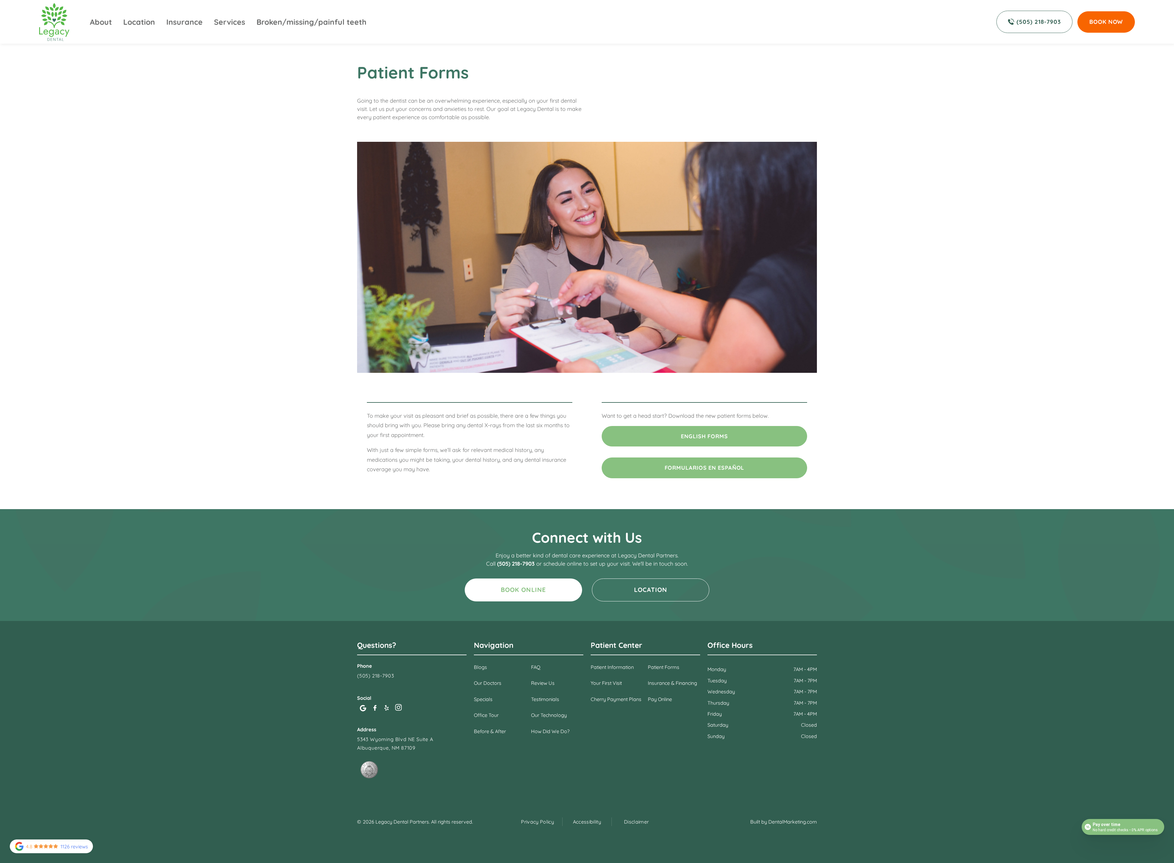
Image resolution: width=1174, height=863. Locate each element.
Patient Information (612, 667)
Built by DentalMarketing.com (783, 822)
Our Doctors (487, 683)
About (101, 22)
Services (229, 22)
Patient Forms (663, 667)
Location (139, 22)
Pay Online (660, 699)
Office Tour (486, 715)
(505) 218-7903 (516, 563)
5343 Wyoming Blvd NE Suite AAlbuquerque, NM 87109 (395, 743)
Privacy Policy (537, 822)
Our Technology (549, 715)
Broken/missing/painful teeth (312, 22)
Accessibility (587, 822)
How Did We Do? (550, 731)
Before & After (490, 731)
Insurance (184, 22)
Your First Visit (606, 683)
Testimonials (545, 699)
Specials (483, 699)
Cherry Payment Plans (616, 699)
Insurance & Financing (672, 683)
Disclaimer (636, 822)
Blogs (480, 667)
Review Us (543, 683)
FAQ (536, 667)
